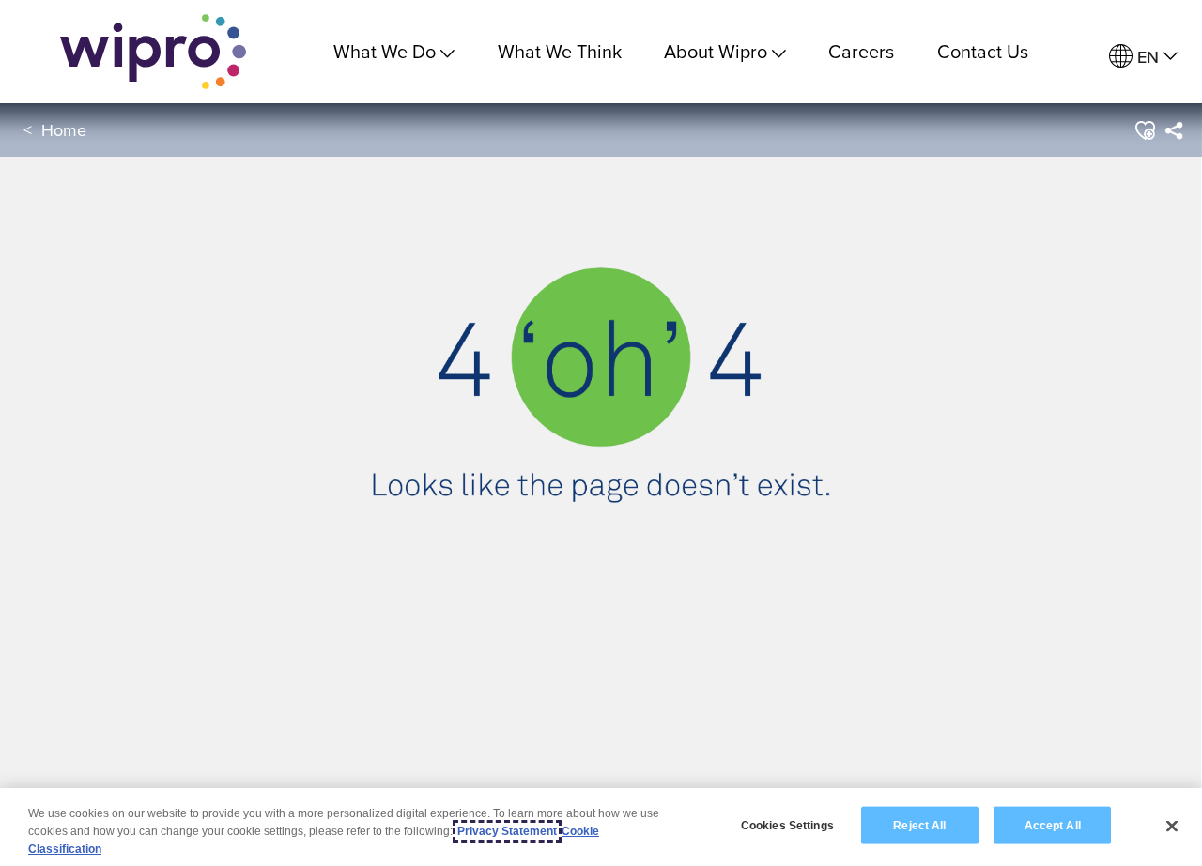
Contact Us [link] (982, 51)
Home (63, 130)
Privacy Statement (507, 831)
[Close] (1172, 825)
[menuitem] (1143, 56)
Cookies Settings (787, 824)
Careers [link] (861, 51)
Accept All (1053, 824)
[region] (601, 827)
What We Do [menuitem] (384, 51)
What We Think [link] (560, 51)
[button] (1144, 130)
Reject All (919, 824)
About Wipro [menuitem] (715, 51)
